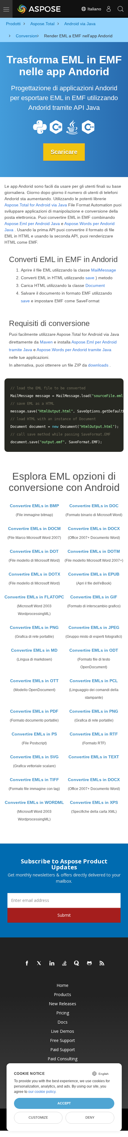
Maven (46, 342)
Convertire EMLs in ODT (93, 650)
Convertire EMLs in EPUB (93, 574)
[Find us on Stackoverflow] (64, 963)
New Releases (62, 1003)
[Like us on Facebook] (27, 963)
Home (62, 985)
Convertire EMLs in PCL (94, 680)
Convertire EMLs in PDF (34, 711)
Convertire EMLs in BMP (34, 505)
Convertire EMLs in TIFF (34, 779)
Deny (89, 1117)
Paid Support (62, 1049)
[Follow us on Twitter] (39, 963)
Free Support (62, 1040)
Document (95, 285)
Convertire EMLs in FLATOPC (34, 597)
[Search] (120, 9)
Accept (64, 1103)
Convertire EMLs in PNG (34, 627)
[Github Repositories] (89, 963)
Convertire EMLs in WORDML (34, 802)
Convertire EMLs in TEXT (93, 756)
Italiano (93, 9)
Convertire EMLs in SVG (34, 756)
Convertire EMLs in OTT (34, 680)
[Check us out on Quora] (77, 963)
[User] (109, 9)
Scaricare (64, 152)
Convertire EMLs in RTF (94, 734)
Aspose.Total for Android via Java (35, 205)
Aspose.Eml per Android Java (32, 223)
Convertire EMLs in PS (34, 734)
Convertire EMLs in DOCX (94, 528)
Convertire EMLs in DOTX (34, 574)
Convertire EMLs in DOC (93, 505)
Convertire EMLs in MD (34, 650)
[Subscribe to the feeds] (102, 963)
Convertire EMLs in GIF (93, 597)
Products (62, 994)
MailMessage (103, 270)
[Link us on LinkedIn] (52, 963)
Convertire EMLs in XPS (94, 802)
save (89, 277)
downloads (98, 365)
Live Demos (62, 1031)
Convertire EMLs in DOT (34, 551)
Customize (38, 1117)
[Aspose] (39, 9)
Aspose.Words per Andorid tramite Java (74, 349)
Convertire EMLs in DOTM (94, 551)
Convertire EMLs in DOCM (34, 528)
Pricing (62, 1013)
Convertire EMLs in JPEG (93, 627)
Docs (62, 1022)
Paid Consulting (62, 1058)
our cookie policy (41, 1092)
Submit (64, 915)
